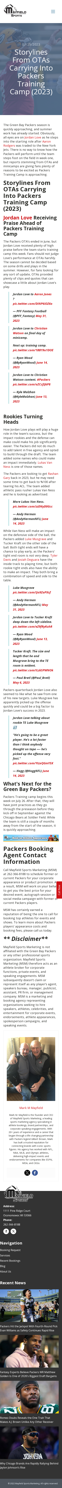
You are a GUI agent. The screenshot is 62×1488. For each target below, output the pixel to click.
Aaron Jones (43, 294)
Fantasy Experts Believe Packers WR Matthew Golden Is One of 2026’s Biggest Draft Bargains (28, 1374)
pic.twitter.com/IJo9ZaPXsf (32, 592)
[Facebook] (35, 1173)
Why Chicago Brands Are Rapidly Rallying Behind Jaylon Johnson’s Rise (29, 1465)
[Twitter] (27, 1173)
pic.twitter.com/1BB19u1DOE (33, 350)
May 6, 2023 (21, 682)
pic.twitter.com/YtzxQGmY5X (33, 763)
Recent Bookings (10, 1260)
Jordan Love (32, 137)
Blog (2, 1266)
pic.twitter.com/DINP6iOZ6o (32, 304)
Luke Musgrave (35, 539)
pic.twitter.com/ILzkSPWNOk (33, 670)
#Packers (43, 379)
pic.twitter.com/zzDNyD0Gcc (33, 506)
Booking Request (10, 1250)
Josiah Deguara (28, 560)
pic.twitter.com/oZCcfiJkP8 (31, 384)
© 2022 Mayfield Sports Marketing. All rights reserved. (33, 1483)
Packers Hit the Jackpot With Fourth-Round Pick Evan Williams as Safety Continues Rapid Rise (29, 1328)
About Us (5, 1271)
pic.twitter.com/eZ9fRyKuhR (32, 626)
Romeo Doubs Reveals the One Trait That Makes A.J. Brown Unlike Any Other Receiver (26, 1420)
